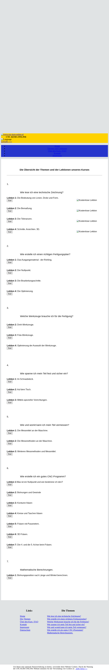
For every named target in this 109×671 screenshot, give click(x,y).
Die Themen (25, 619)
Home (57, 146)
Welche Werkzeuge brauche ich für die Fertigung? (68, 622)
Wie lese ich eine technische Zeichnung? (64, 616)
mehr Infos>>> (81, 669)
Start (10, 201)
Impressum (57, 156)
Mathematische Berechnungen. (60, 633)
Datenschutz (25, 630)
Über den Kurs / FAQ (57, 151)
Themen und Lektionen (57, 148)
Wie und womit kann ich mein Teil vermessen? (66, 627)
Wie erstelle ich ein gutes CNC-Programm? (65, 630)
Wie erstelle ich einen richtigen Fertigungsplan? (67, 619)
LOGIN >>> (6, 142)
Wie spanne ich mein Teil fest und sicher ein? (66, 624)
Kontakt (57, 153)
